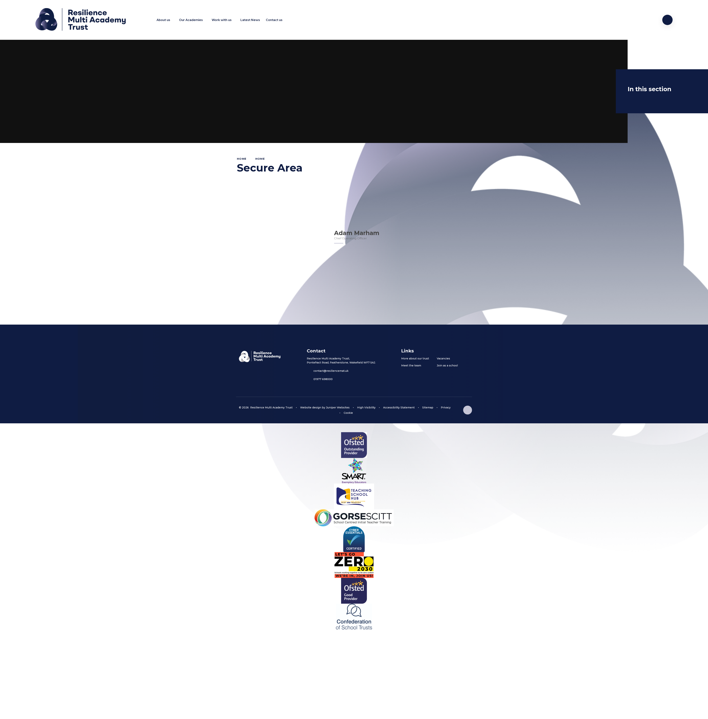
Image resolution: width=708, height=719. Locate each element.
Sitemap (427, 407)
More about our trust (415, 358)
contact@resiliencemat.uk (330, 370)
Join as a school (447, 365)
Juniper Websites (338, 407)
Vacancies (443, 358)
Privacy (446, 407)
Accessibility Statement (399, 407)
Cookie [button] (348, 412)
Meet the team (411, 365)
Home (242, 158)
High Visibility (366, 407)
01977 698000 (323, 379)
